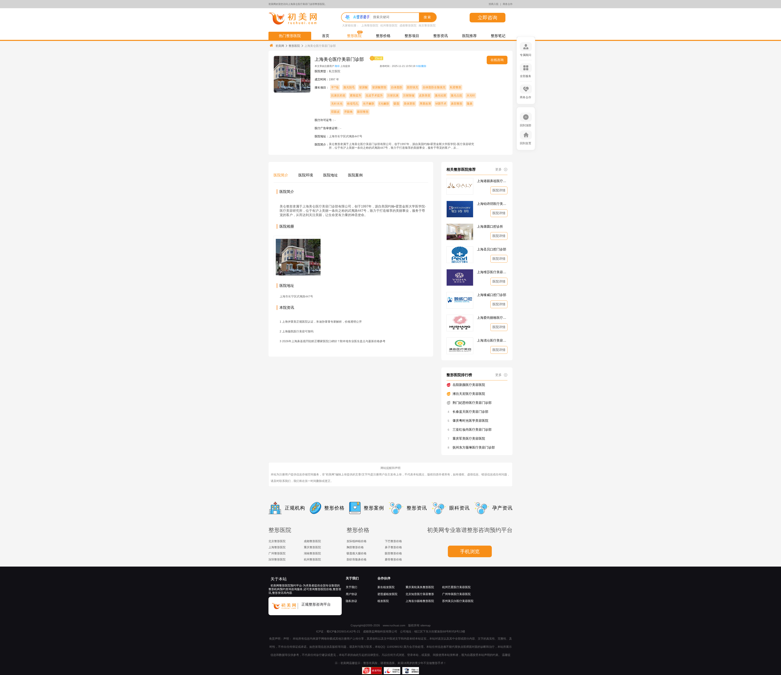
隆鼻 (469, 103)
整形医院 (354, 36)
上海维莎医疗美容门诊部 (492, 272)
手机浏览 (470, 551)
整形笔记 (498, 36)
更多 (498, 169)
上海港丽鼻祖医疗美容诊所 (492, 181)
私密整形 (455, 87)
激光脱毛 (349, 87)
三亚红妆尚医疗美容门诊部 (472, 429)
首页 (325, 36)
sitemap (425, 625)
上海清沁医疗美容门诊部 (492, 340)
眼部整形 (363, 111)
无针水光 (337, 103)
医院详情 (498, 190)
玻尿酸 (363, 87)
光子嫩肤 (368, 103)
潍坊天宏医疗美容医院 (469, 393)
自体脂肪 (396, 87)
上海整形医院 (369, 25)
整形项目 (412, 36)
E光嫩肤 (384, 103)
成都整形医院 (408, 25)
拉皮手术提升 (374, 95)
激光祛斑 (440, 95)
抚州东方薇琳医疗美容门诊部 (474, 447)
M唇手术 (440, 103)
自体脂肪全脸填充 (434, 87)
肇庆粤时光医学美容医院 (470, 420)
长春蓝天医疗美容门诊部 (470, 411)
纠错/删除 (421, 66)
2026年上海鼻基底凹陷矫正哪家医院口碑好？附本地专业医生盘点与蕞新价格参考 (333, 341)
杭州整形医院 (388, 25)
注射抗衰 (393, 95)
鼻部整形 (456, 103)
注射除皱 (408, 95)
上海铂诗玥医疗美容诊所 (492, 203)
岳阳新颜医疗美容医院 (469, 385)
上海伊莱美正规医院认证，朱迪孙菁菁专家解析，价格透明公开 (322, 321)
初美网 (280, 45)
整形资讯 (440, 36)
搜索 (427, 17)
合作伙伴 (383, 578)
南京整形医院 (427, 25)
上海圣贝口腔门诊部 (491, 249)
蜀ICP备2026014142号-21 (343, 631)
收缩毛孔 (352, 103)
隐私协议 (351, 601)
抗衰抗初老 (338, 95)
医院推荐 (469, 36)
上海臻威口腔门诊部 (491, 295)
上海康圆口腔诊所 (490, 226)
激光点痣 (456, 95)
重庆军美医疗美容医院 (469, 438)
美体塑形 (409, 103)
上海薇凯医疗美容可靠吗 (297, 331)
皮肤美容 (424, 95)
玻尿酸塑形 (379, 87)
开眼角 (348, 111)
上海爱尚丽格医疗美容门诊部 (492, 317)
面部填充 (412, 87)
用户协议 (351, 594)
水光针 (471, 95)
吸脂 (396, 103)
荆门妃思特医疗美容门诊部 (472, 402)
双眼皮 (335, 111)
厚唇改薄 (425, 103)
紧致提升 (355, 95)
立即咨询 (487, 17)
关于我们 (352, 578)
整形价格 (383, 36)
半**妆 (335, 87)
